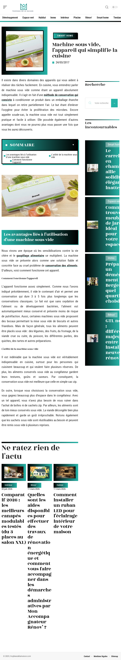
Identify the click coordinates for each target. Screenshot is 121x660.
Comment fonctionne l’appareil (22, 160)
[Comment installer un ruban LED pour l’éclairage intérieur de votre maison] (65, 472)
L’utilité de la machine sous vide (64, 155)
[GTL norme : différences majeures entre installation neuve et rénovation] (92, 338)
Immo (111, 258)
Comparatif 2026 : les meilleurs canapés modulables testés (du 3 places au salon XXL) (14, 518)
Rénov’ (34, 485)
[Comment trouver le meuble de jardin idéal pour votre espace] (92, 225)
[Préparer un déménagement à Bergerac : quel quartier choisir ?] (92, 281)
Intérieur (8, 485)
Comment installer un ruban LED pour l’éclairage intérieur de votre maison (65, 513)
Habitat (60, 485)
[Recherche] (107, 7)
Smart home (65, 35)
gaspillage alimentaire (30, 255)
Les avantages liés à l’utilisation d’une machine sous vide (21, 155)
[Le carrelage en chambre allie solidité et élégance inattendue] (92, 168)
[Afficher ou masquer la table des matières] (54, 145)
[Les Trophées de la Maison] (23, 7)
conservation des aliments (61, 265)
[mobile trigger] (6, 7)
